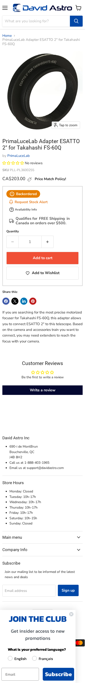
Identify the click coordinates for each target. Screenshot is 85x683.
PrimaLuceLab (18, 155)
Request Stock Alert (31, 202)
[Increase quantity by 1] (48, 242)
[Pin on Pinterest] (32, 301)
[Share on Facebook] (5, 301)
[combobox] (36, 21)
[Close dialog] (71, 614)
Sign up (68, 590)
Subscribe (58, 674)
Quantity (12, 231)
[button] (13, 163)
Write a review (42, 390)
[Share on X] (14, 301)
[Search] (76, 21)
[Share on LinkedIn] (23, 301)
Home (7, 36)
